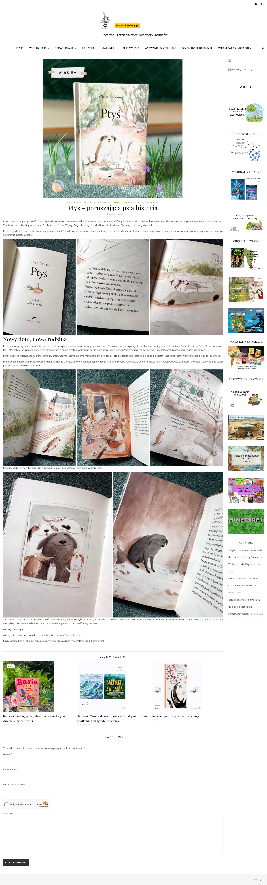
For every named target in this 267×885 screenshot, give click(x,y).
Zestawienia (131, 47)
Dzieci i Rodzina (100, 202)
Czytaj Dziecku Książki (197, 47)
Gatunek (108, 47)
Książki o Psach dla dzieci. (68, 634)
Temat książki (64, 47)
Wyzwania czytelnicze (160, 47)
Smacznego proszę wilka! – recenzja (176, 716)
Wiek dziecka (38, 47)
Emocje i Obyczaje (124, 202)
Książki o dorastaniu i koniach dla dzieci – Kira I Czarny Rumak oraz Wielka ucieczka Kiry (245, 557)
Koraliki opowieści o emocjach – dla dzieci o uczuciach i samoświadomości (245, 606)
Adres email (10, 769)
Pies (140, 202)
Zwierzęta (152, 202)
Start (20, 47)
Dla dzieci (81, 202)
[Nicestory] (133, 25)
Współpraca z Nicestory (234, 47)
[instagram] (261, 3)
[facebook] (256, 3)
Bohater (88, 47)
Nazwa (7, 754)
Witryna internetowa (14, 784)
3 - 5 (69, 202)
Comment (8, 813)
